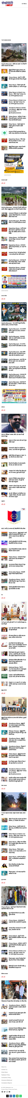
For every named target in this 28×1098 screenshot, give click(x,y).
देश (2, 594)
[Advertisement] (14, 22)
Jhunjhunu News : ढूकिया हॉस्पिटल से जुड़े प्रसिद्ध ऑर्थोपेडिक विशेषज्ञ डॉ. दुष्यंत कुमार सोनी (17, 1044)
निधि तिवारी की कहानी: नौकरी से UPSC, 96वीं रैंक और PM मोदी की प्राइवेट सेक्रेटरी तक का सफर (17, 653)
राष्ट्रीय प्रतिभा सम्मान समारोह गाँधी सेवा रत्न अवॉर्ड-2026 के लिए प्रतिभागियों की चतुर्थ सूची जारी (17, 779)
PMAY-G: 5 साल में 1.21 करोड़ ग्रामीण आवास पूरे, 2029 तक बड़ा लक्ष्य (17, 684)
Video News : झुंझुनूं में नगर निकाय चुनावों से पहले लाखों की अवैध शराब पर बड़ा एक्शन (17, 755)
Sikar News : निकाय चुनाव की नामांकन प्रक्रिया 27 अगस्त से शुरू (17, 85)
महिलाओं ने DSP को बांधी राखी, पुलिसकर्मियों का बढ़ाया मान (17, 966)
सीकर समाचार (4, 785)
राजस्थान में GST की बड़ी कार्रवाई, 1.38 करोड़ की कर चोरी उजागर (17, 253)
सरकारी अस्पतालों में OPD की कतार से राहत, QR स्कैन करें (16, 1021)
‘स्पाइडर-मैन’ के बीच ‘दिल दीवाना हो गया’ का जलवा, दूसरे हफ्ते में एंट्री (17, 471)
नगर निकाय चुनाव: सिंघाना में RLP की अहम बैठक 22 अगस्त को (17, 762)
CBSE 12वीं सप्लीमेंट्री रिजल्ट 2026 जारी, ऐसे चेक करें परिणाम (17, 675)
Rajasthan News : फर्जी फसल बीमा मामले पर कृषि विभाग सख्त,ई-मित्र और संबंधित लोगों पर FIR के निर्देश (17, 230)
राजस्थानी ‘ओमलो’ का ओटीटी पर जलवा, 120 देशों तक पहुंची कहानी (17, 448)
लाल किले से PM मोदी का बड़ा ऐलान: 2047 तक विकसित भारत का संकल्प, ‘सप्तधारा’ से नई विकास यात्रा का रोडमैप (18, 645)
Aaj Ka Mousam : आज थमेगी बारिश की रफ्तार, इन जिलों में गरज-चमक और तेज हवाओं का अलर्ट (17, 353)
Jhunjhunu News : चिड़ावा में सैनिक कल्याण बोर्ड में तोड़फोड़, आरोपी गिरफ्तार (17, 748)
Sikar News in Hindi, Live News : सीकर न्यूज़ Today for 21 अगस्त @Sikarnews (17, 835)
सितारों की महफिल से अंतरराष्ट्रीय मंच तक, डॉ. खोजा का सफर (17, 464)
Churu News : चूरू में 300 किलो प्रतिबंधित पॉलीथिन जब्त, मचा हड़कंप (17, 937)
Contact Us (4, 1069)
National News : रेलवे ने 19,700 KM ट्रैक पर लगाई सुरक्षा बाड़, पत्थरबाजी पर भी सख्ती (17, 668)
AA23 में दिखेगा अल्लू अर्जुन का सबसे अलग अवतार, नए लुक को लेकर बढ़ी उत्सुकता (17, 479)
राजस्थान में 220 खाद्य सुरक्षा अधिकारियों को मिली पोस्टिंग (17, 1013)
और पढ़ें (3, 183)
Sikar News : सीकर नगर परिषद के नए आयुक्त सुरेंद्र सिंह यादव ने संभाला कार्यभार (18, 843)
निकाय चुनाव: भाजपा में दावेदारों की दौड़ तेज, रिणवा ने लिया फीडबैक (17, 959)
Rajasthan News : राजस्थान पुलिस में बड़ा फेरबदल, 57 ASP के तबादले (17, 246)
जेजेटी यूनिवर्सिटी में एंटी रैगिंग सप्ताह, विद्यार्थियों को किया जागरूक (18, 542)
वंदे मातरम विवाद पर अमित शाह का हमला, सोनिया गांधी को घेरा (17, 636)
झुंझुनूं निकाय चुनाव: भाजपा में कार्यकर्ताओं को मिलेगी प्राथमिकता (17, 147)
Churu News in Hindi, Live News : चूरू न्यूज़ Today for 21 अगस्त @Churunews (17, 952)
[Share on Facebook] (10, 1096)
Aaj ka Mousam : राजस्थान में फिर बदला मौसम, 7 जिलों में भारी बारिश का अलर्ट (17, 383)
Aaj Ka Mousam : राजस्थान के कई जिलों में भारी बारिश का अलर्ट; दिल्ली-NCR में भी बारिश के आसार (17, 376)
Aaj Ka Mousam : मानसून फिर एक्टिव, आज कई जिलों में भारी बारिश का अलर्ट (17, 368)
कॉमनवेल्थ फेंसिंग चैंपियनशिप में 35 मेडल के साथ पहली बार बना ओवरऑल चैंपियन (17, 661)
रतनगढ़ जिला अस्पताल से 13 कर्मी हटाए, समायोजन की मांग (17, 928)
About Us (3, 1067)
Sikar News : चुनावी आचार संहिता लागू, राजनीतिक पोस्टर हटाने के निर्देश (18, 827)
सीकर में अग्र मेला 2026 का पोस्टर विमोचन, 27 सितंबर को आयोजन (18, 819)
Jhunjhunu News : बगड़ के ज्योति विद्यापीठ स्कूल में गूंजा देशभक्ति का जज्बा (17, 581)
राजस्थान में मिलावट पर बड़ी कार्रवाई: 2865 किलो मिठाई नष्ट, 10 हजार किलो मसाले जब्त (18, 214)
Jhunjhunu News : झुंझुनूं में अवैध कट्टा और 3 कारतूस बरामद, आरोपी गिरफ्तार (17, 740)
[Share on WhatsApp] (20, 1096)
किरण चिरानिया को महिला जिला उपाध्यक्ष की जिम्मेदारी (16, 865)
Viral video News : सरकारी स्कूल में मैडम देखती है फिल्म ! (17, 572)
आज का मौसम (4, 295)
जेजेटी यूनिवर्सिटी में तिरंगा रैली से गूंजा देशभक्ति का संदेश (17, 587)
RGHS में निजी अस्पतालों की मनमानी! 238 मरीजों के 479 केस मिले (18, 132)
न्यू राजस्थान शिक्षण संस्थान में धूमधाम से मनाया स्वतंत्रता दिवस (17, 565)
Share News (4, 1072)
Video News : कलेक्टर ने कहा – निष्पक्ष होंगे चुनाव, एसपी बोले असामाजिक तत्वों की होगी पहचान (17, 118)
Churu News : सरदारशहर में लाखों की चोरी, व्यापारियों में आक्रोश (17, 921)
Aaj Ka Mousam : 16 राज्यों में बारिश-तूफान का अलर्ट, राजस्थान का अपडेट (17, 330)
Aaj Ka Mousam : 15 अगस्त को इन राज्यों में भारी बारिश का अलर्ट (17, 344)
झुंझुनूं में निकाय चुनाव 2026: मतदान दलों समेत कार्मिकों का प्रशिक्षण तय (17, 71)
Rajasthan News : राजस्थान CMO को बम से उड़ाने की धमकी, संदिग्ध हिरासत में (17, 269)
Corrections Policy (6, 1077)
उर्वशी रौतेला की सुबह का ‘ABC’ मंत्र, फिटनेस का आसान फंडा (17, 456)
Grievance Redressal (6, 1080)
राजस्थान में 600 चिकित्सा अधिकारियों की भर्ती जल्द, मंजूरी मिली (18, 1029)
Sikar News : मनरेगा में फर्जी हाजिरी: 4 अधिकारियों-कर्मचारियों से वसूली (17, 858)
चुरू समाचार (3, 879)
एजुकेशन (3, 501)
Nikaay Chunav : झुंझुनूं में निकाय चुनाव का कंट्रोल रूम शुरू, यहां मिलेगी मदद (17, 732)
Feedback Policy (5, 1075)
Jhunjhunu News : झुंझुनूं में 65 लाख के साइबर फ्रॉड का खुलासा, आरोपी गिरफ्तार (17, 725)
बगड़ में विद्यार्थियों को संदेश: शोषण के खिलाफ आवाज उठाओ (17, 550)
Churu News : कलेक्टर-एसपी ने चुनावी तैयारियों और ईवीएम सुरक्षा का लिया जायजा (17, 944)
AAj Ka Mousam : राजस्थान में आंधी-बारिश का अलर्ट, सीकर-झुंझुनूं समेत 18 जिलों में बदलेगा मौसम (13, 208)
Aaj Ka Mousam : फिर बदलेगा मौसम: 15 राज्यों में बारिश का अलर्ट (17, 221)
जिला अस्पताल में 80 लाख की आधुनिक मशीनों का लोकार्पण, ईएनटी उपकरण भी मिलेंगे (18, 1059)
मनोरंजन (3, 407)
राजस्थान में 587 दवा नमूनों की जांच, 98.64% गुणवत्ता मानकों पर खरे (17, 1052)
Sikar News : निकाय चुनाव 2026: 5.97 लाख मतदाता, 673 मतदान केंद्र (17, 850)
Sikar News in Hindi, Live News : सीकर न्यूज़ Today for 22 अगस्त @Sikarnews (17, 94)
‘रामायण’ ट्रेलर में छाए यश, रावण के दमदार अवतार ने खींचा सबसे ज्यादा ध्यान (17, 487)
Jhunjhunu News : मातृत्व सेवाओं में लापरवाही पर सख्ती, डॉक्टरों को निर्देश (17, 1006)
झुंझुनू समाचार (4, 690)
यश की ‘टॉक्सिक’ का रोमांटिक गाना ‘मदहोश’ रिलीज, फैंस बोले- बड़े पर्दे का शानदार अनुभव (17, 494)
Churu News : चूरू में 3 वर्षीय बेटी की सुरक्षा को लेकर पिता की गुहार (17, 78)
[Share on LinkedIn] (14, 1096)
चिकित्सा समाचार (4, 973)
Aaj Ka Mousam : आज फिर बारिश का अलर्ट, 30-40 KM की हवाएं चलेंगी (18, 361)
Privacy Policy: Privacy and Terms (9, 1089)
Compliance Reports (6, 1083)
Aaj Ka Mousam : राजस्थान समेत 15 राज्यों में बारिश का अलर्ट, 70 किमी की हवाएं (17, 338)
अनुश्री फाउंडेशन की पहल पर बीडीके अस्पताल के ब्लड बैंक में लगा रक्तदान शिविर (17, 1037)
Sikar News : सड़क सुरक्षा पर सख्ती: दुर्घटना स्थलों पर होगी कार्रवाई (17, 125)
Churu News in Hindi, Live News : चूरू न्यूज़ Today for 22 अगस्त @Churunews (17, 101)
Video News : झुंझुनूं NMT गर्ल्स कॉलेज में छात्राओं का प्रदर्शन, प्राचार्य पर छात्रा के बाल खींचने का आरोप (18, 535)
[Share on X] (7, 1096)
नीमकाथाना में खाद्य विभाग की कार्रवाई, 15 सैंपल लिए (13, 1001)
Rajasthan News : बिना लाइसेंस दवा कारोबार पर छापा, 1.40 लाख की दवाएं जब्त (17, 140)
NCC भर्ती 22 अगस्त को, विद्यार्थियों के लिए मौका (13, 528)
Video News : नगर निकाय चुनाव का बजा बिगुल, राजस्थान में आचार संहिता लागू (17, 239)
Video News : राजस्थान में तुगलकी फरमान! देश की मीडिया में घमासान (17, 558)
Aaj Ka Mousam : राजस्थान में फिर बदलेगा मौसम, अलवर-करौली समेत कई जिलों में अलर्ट (17, 261)
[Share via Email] (17, 1096)
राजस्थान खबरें (4, 180)
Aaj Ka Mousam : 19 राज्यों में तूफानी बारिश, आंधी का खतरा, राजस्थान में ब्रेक (13, 324)
